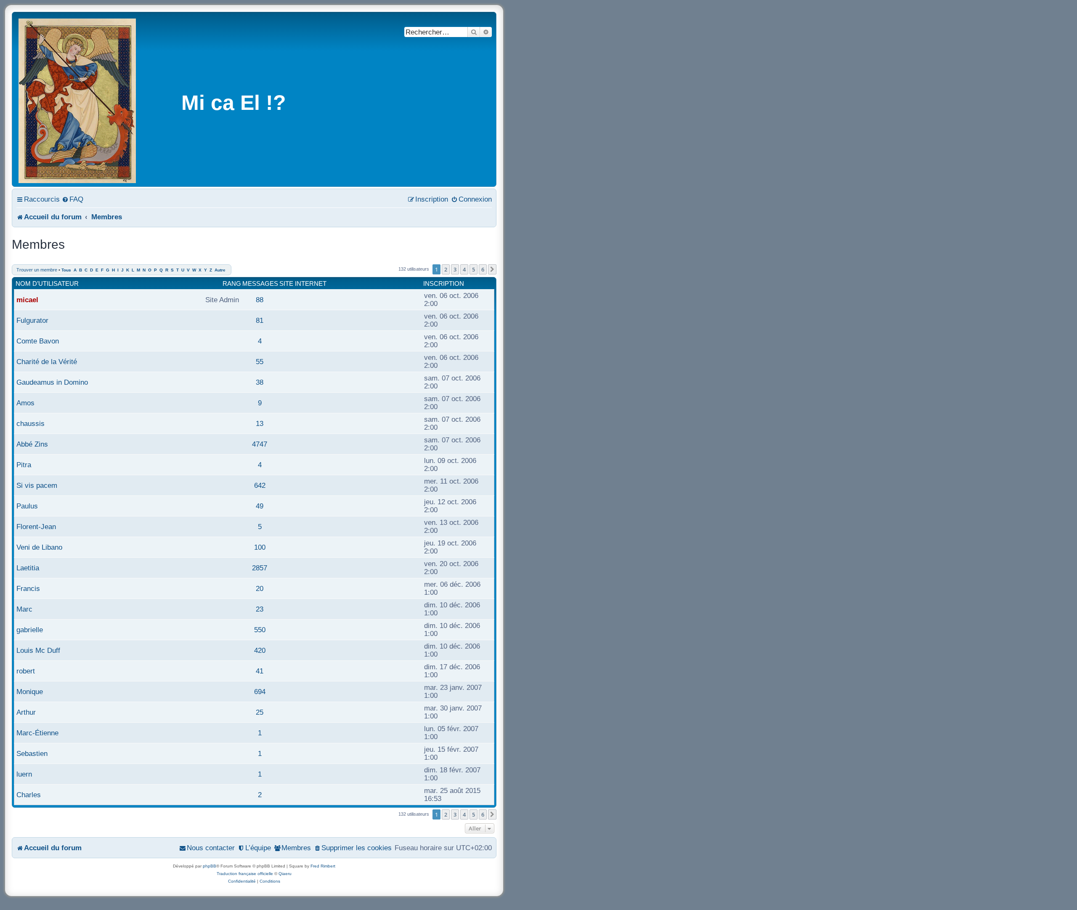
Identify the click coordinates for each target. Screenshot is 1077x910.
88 (259, 299)
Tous (66, 270)
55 (259, 361)
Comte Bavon (37, 341)
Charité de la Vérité (46, 361)
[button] (492, 269)
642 (259, 485)
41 (259, 671)
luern (24, 774)
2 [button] (445, 269)
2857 (259, 568)
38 (259, 382)
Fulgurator (32, 320)
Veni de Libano (39, 547)
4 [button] (464, 269)
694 (259, 691)
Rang (232, 283)
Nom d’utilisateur (47, 283)
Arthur (26, 712)
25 (259, 712)
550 (259, 629)
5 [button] (473, 269)
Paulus (27, 506)
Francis (28, 588)
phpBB (209, 866)
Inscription (443, 283)
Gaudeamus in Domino (52, 382)
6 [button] (482, 269)
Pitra (23, 464)
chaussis (30, 423)
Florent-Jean (36, 526)
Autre (220, 270)
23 (259, 609)
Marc (24, 609)
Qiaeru (285, 873)
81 (259, 320)
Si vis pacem (36, 485)
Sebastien (32, 753)
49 (259, 506)
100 (259, 547)
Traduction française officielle (245, 873)
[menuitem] (72, 199)
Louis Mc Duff (38, 650)
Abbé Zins (32, 444)
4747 (259, 444)
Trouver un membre (36, 269)
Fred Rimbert (322, 866)
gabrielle (29, 629)
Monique (29, 691)
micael (27, 299)
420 (259, 650)
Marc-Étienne (37, 733)
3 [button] (455, 269)
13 (259, 423)
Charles (28, 794)
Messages (260, 283)
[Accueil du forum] (77, 99)
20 (259, 588)
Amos (25, 403)
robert (25, 671)
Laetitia (27, 568)
